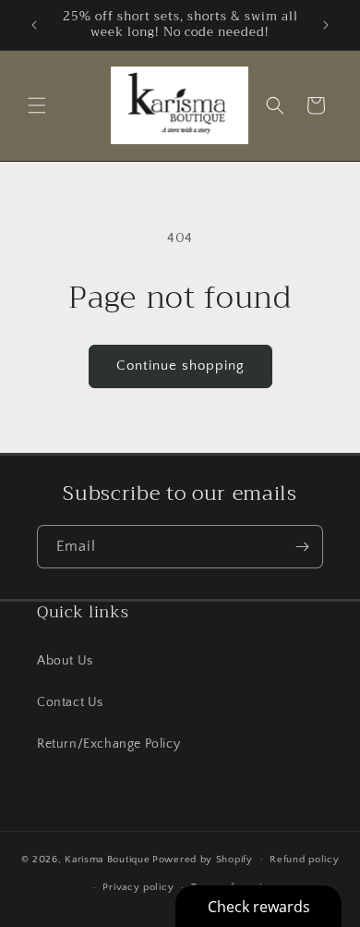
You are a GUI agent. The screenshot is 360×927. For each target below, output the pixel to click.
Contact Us (70, 702)
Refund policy (304, 859)
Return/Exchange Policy (108, 744)
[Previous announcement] (34, 25)
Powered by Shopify (202, 858)
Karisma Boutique (107, 858)
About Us (65, 660)
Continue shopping (180, 365)
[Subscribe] (302, 546)
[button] (37, 105)
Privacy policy (138, 887)
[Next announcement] (326, 25)
